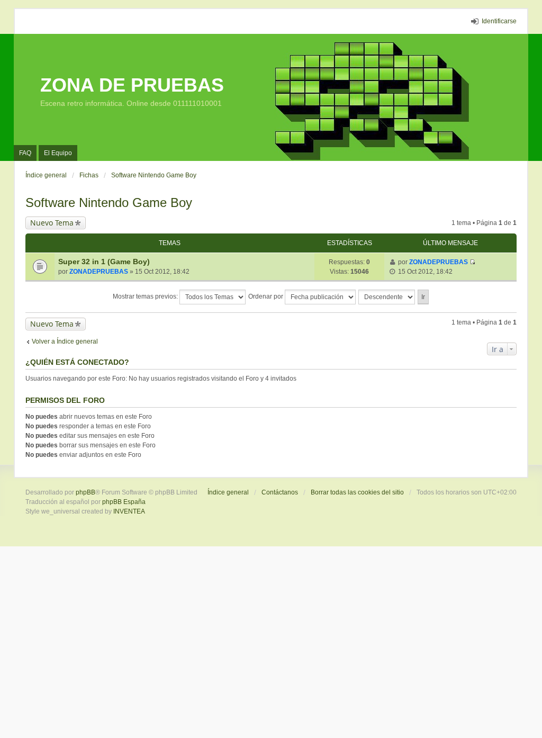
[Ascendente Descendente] (387, 297)
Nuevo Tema (52, 223)
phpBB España (124, 502)
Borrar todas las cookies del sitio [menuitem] (357, 492)
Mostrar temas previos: (146, 296)
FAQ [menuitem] (25, 153)
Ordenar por (266, 296)
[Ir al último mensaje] (472, 262)
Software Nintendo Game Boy (108, 202)
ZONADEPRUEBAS (98, 271)
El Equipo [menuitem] (58, 153)
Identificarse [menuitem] (499, 21)
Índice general (228, 492)
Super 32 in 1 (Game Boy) (104, 261)
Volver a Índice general (65, 341)
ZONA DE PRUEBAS (132, 85)
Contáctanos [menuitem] (279, 492)
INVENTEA (129, 511)
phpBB (85, 492)
